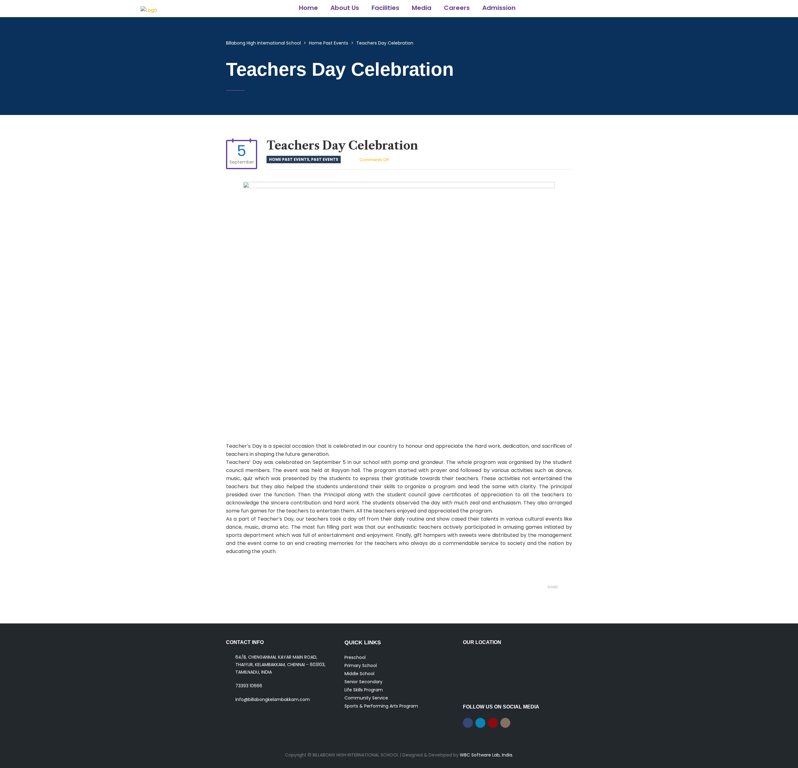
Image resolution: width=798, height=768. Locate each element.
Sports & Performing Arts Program (381, 706)
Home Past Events (289, 159)
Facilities (385, 7)
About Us (344, 7)
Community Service (366, 698)
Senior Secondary (363, 682)
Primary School (360, 665)
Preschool (355, 657)
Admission (499, 7)
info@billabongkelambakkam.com (272, 699)
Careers (457, 7)
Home (308, 7)
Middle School (359, 673)
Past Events (324, 159)
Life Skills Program (363, 690)
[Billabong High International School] (149, 8)
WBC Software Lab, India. (486, 755)
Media (421, 7)
